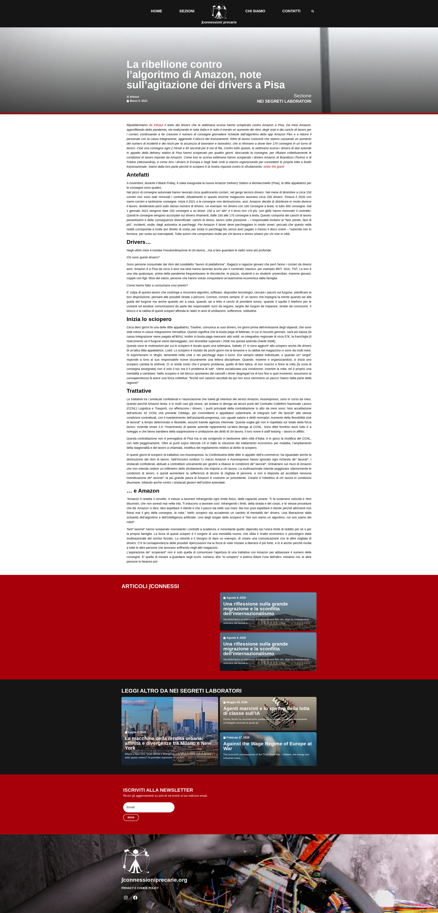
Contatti (291, 11)
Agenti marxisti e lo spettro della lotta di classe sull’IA (266, 711)
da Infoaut (156, 125)
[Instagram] (125, 897)
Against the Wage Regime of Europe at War (267, 746)
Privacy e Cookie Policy (140, 888)
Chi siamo (255, 11)
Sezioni (186, 11)
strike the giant (273, 166)
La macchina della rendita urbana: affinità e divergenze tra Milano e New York (168, 743)
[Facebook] (135, 897)
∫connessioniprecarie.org (154, 880)
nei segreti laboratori (284, 101)
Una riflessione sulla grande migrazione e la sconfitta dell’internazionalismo (255, 608)
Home (156, 11)
